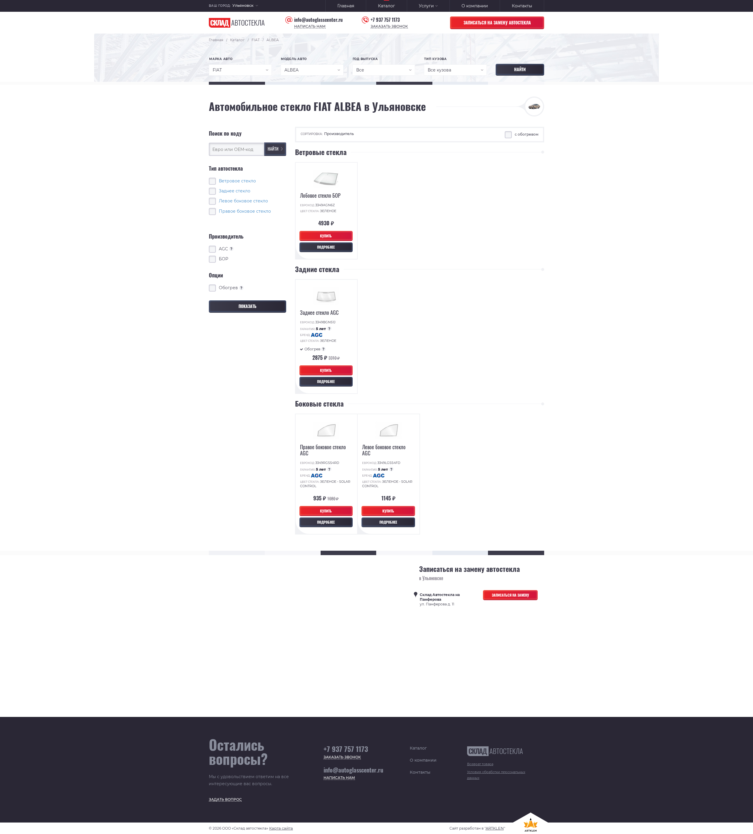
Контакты (522, 6)
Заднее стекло (234, 191)
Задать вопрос (225, 800)
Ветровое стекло (237, 180)
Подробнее (326, 246)
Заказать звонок (389, 27)
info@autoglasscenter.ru (318, 19)
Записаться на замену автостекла (497, 22)
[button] (245, 6)
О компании (475, 6)
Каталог (386, 6)
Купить (326, 235)
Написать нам (310, 27)
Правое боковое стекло (245, 211)
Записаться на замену (510, 594)
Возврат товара (480, 764)
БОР (223, 259)
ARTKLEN (495, 828)
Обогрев (230, 287)
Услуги (426, 6)
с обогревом (527, 134)
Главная (345, 6)
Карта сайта (281, 828)
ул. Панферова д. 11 (440, 599)
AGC (225, 248)
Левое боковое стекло (243, 201)
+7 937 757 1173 (385, 19)
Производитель (339, 133)
